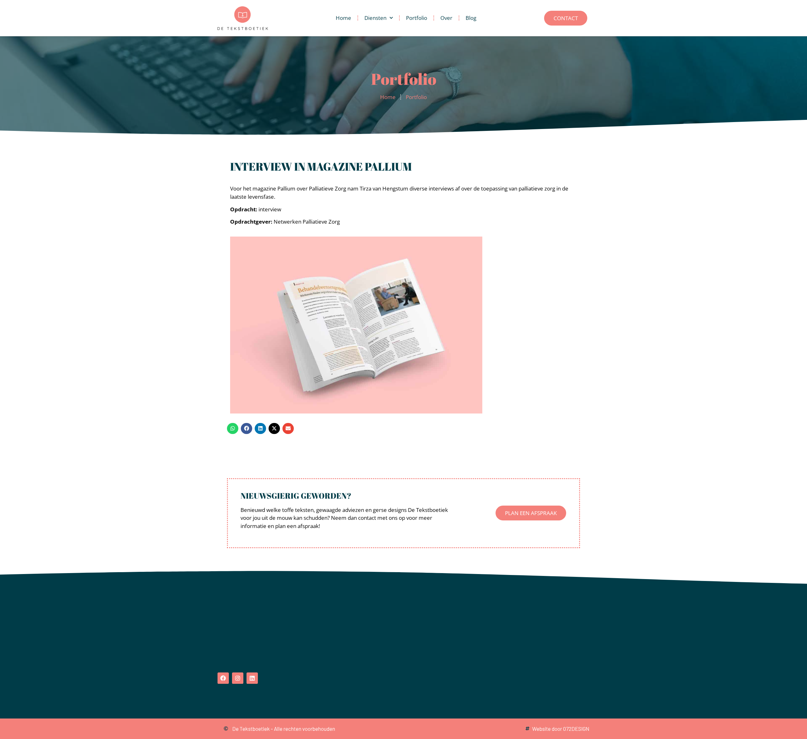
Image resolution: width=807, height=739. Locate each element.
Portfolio (416, 17)
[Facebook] (223, 678)
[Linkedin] (252, 678)
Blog (471, 17)
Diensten (375, 17)
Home (343, 17)
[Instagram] (237, 678)
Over (446, 17)
